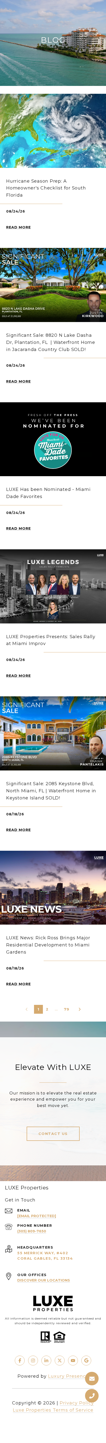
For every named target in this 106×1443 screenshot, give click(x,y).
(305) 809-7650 (31, 1231)
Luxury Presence (68, 1376)
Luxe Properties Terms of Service (53, 1410)
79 (66, 1009)
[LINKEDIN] (46, 1360)
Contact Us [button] (53, 1134)
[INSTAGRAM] (33, 1360)
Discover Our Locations (43, 1280)
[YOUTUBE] (73, 1360)
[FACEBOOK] (20, 1360)
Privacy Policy (77, 1403)
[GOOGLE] (86, 1360)
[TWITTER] (60, 1360)
